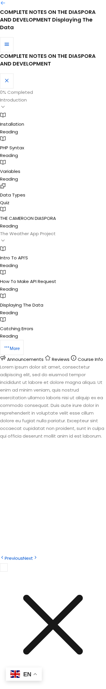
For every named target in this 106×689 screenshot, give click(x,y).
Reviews (61, 359)
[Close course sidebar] (7, 81)
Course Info (90, 359)
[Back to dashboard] (3, 4)
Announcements (25, 359)
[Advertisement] (53, 499)
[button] (53, 104)
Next (28, 558)
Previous (14, 558)
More (15, 348)
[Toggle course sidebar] (7, 44)
